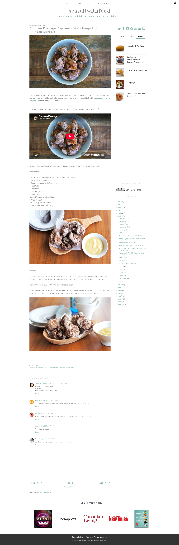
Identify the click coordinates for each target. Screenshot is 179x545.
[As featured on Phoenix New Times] (118, 519)
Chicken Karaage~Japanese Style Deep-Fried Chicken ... (132, 239)
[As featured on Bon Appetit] (68, 519)
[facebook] (123, 29)
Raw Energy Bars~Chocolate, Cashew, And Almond (135, 59)
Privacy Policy (77, 537)
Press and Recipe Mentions (96, 537)
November (123, 221)
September (123, 227)
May (121, 270)
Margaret (38, 400)
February (123, 278)
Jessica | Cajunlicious (43, 383)
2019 (119, 207)
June (121, 267)
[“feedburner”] (144, 29)
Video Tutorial (70, 367)
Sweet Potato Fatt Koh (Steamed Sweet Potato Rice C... (131, 254)
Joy (36, 426)
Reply (37, 394)
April (121, 273)
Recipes (79, 3)
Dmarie (38, 439)
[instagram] (128, 29)
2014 (119, 288)
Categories (103, 3)
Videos (89, 3)
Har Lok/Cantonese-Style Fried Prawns (132, 246)
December (123, 218)
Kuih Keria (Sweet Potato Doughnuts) (136, 95)
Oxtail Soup (123, 261)
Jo (36, 413)
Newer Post (36, 483)
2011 (119, 296)
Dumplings (131, 82)
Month (122, 36)
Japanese (62, 367)
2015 (119, 285)
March (122, 276)
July (121, 233)
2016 (119, 216)
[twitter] (119, 29)
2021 (119, 202)
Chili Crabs (123, 258)
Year (130, 36)
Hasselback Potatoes (135, 46)
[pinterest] (132, 29)
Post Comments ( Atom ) (46, 492)
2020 (120, 205)
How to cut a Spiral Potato (137, 70)
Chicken (56, 367)
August (122, 230)
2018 (119, 210)
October (122, 224)
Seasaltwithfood (89, 11)
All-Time (140, 36)
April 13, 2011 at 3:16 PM (48, 439)
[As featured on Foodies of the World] (141, 519)
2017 (119, 213)
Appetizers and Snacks (41, 367)
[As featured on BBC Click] (43, 519)
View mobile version (70, 487)
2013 (119, 291)
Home (68, 3)
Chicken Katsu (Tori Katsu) (128, 243)
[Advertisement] (131, 141)
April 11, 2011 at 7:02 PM (50, 400)
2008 (120, 305)
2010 (119, 299)
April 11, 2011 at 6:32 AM (59, 383)
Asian (51, 367)
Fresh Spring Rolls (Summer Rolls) (130, 235)
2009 (120, 302)
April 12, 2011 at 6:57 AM (45, 413)
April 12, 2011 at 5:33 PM (46, 426)
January (123, 281)
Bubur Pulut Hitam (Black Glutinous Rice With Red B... (132, 249)
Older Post (104, 483)
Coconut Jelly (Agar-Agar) (128, 263)
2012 (119, 293)
